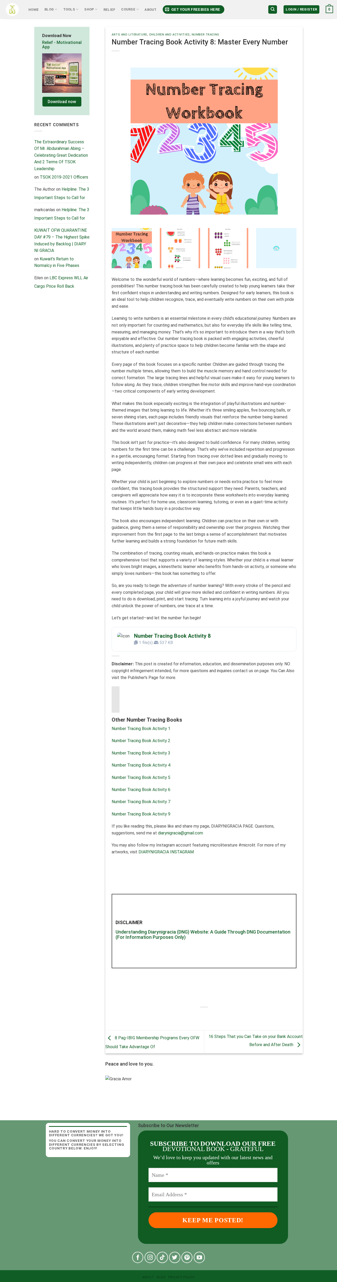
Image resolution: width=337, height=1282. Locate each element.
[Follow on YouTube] (199, 1257)
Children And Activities (169, 34)
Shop (89, 9)
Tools (69, 9)
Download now (62, 101)
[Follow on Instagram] (150, 1257)
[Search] (272, 9)
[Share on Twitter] (199, 1016)
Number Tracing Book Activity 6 (141, 789)
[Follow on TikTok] (162, 1257)
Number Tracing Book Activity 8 (172, 636)
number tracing (205, 34)
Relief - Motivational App (62, 45)
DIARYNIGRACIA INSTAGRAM (166, 851)
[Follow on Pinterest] (187, 1257)
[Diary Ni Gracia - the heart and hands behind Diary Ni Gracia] (12, 9)
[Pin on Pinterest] (218, 1016)
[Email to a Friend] (209, 1016)
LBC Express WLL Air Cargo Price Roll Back (61, 282)
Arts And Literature (129, 34)
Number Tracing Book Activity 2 (141, 740)
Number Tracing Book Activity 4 (141, 765)
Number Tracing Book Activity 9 (141, 814)
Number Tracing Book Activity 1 (141, 728)
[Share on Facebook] (189, 1016)
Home (33, 10)
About (150, 10)
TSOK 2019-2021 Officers (64, 177)
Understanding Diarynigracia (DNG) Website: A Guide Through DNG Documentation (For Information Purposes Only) (203, 934)
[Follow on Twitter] (174, 1257)
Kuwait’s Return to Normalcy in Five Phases (56, 262)
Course (128, 9)
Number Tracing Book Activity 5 (141, 777)
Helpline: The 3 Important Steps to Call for (61, 193)
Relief (109, 10)
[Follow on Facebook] (137, 1257)
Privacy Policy (181, 1277)
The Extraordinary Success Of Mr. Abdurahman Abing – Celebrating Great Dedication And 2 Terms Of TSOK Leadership (61, 155)
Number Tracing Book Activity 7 (141, 801)
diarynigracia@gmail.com (180, 832)
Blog (49, 9)
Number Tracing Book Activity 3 (141, 753)
